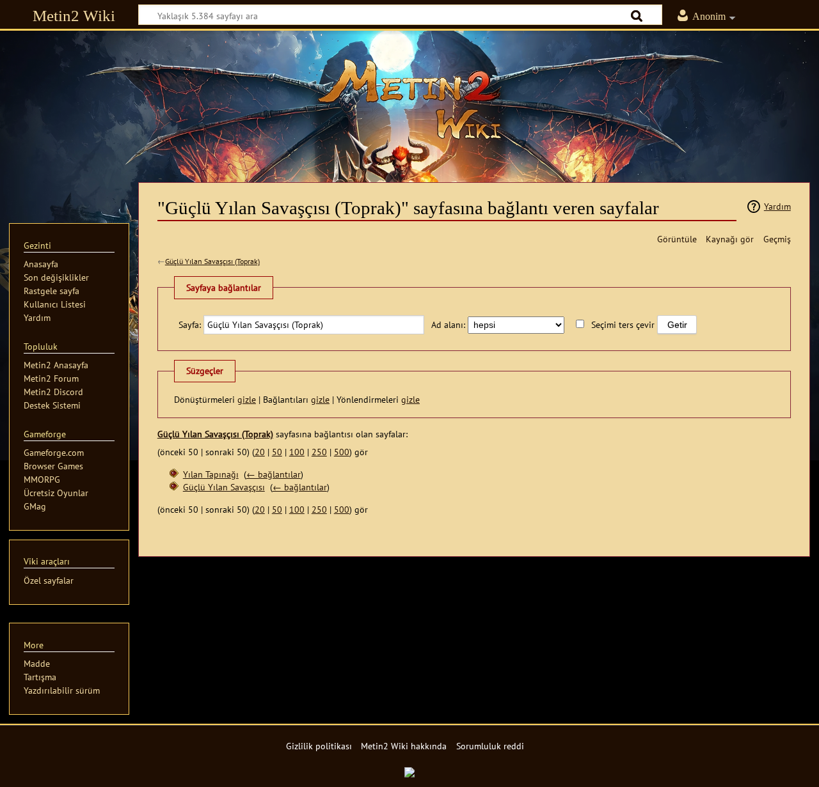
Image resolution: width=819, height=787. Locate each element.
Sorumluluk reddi (490, 746)
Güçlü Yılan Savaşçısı (224, 487)
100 (297, 452)
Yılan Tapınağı (211, 474)
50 (277, 452)
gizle (246, 399)
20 (260, 452)
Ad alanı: (448, 324)
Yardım (777, 206)
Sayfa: (190, 324)
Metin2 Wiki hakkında (404, 746)
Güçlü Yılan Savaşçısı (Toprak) (212, 261)
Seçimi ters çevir (623, 324)
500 (341, 452)
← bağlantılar (273, 474)
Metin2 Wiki (74, 15)
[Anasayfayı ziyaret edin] (409, 99)
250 (319, 452)
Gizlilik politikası (319, 746)
